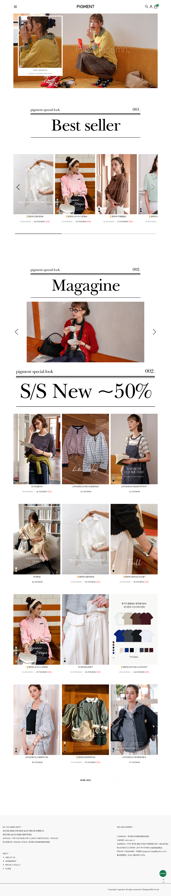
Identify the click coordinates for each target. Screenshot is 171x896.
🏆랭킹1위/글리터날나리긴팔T (134, 577)
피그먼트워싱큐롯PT (85, 667)
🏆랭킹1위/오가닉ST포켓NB (76, 216)
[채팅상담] (163, 873)
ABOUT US (10, 857)
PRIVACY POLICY (13, 865)
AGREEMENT (10, 861)
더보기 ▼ (85, 780)
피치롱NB (37, 577)
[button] (18, 187)
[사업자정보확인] (156, 847)
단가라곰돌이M (36, 486)
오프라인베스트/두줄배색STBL (36, 757)
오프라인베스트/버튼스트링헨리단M (85, 486)
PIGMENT (85, 6)
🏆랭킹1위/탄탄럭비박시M (85, 757)
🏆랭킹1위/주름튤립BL (118, 216)
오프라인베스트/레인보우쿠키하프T (134, 486)
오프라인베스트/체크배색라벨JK (134, 757)
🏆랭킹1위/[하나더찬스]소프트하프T (134, 667)
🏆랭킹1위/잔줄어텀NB (34, 216)
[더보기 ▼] (85, 780)
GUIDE (8, 868)
